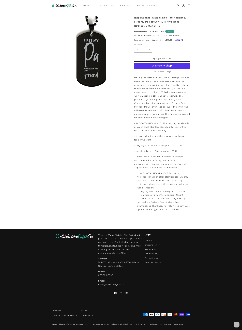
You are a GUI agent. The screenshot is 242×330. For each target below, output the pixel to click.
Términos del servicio (138, 324)
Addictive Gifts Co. (65, 324)
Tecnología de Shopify (80, 324)
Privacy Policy (151, 258)
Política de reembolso (100, 324)
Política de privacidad (119, 324)
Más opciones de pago (162, 72)
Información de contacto (173, 324)
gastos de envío (144, 35)
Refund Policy (151, 254)
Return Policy (151, 249)
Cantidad (138, 45)
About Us (149, 240)
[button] (87, 5)
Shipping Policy (152, 245)
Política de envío (155, 324)
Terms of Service (153, 263)
